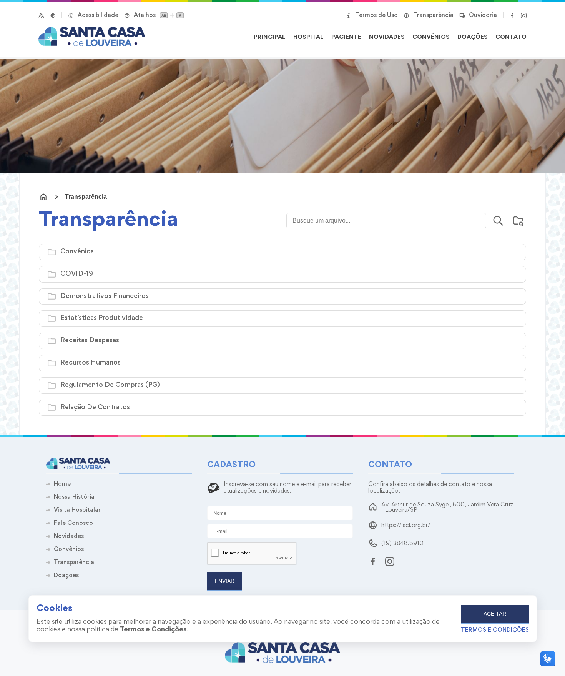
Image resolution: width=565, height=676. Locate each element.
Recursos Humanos (90, 363)
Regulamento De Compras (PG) (110, 385)
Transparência (86, 197)
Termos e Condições (495, 630)
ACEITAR (495, 614)
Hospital (308, 37)
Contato (511, 37)
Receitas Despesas (89, 341)
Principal (270, 37)
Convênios (431, 37)
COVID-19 (76, 274)
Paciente (346, 37)
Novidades (387, 37)
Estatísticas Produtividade (101, 318)
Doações (472, 37)
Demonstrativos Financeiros (104, 296)
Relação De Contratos (95, 408)
